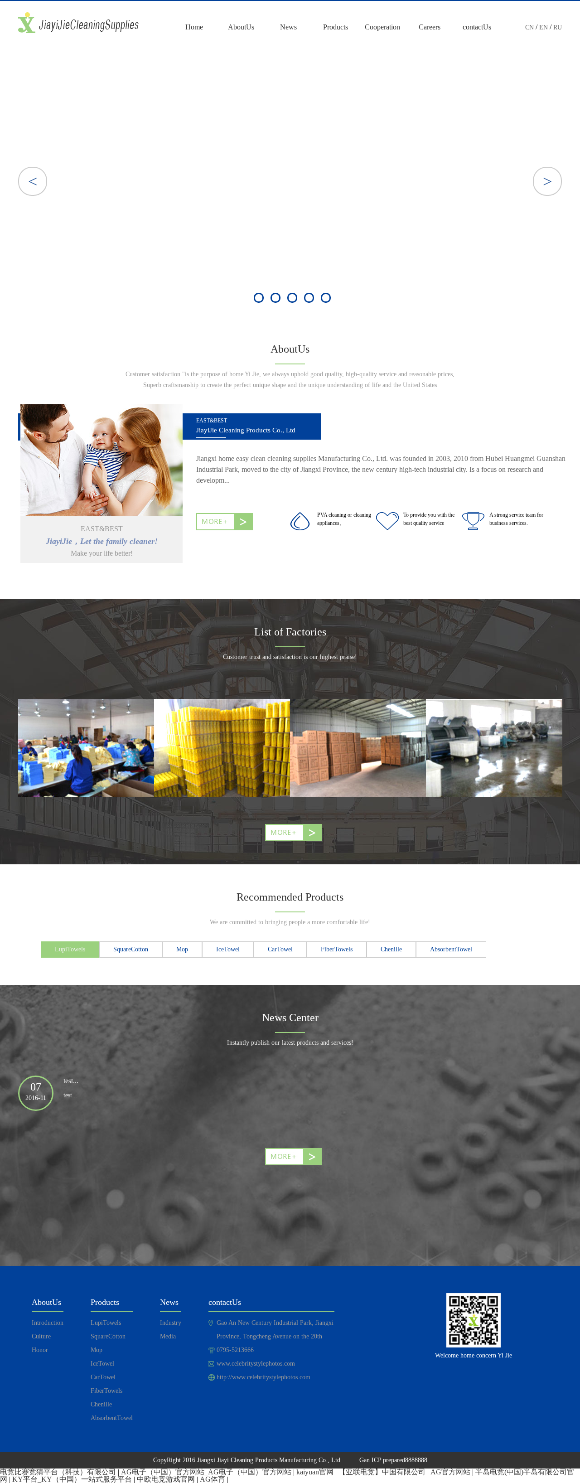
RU (557, 27)
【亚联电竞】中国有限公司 (381, 1472)
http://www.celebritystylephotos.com (263, 1377)
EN (543, 27)
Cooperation (382, 27)
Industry (170, 1322)
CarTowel (103, 1377)
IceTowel (102, 1363)
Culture (41, 1336)
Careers (429, 27)
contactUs (477, 27)
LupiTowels (106, 1322)
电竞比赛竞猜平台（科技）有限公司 (58, 1472)
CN (529, 27)
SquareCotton (108, 1336)
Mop (96, 1350)
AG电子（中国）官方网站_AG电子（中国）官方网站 (206, 1472)
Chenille (101, 1404)
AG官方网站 (450, 1472)
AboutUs (241, 27)
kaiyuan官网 (315, 1472)
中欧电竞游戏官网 (166, 1479)
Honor (40, 1350)
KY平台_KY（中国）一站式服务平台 (72, 1479)
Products (335, 27)
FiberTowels (106, 1390)
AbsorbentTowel (112, 1418)
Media (168, 1336)
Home (194, 27)
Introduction (47, 1322)
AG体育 (212, 1479)
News (288, 27)
